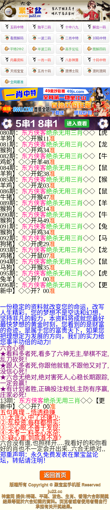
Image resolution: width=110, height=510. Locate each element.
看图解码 (17, 38)
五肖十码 (44, 71)
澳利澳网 (99, 71)
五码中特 (17, 27)
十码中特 (99, 60)
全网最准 (17, 82)
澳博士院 (72, 71)
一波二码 (44, 38)
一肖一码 (44, 60)
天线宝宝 (17, 71)
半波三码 (44, 49)
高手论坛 (72, 49)
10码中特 (99, 38)
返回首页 (55, 475)
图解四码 (99, 49)
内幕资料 (17, 60)
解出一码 (99, 27)
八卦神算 (72, 60)
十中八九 (72, 27)
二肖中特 (72, 38)
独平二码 (44, 27)
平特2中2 (17, 49)
